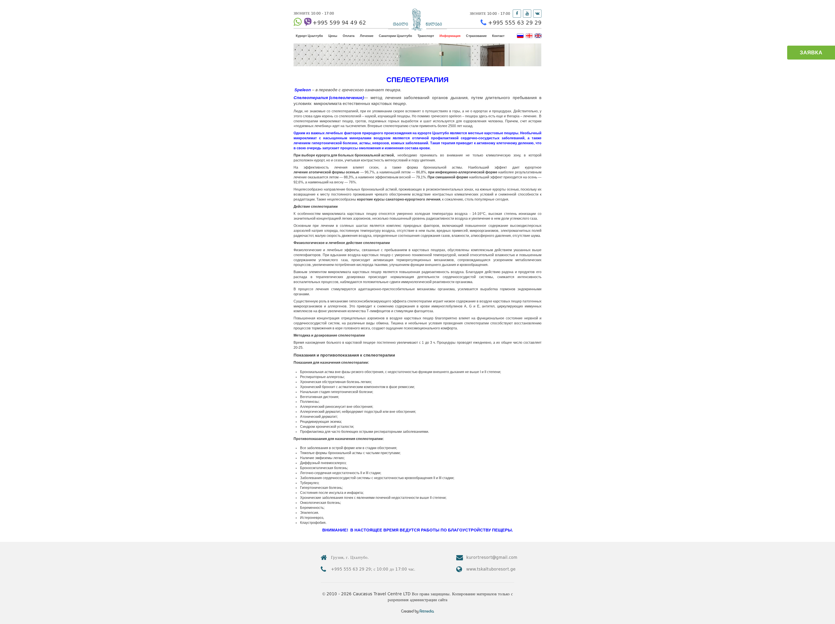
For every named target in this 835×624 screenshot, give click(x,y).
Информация (450, 36)
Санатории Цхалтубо (395, 36)
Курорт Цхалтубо (309, 36)
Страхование (476, 36)
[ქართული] (529, 35)
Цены (332, 36)
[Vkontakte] (537, 14)
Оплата (348, 36)
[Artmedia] (417, 612)
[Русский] (520, 35)
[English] (538, 35)
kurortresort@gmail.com (491, 557)
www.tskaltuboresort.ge (491, 569)
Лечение (366, 36)
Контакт (498, 36)
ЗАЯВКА (811, 52)
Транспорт (426, 36)
